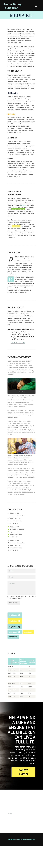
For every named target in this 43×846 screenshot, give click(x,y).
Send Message (13, 603)
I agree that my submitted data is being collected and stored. (23, 597)
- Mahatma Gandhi (18, 343)
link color (23, 205)
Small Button (13, 632)
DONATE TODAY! (23, 772)
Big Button (13, 615)
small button (13, 637)
